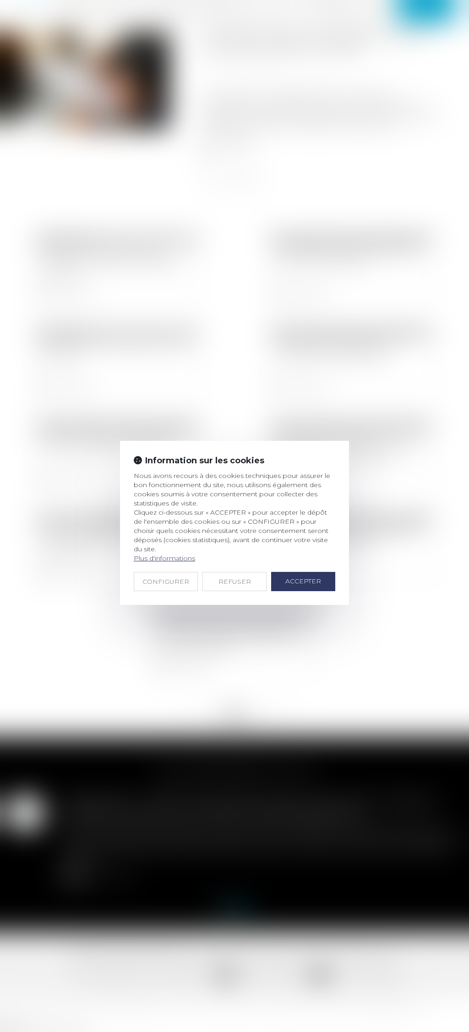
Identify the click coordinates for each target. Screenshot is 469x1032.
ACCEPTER (303, 581)
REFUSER (234, 581)
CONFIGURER (165, 581)
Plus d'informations (164, 558)
